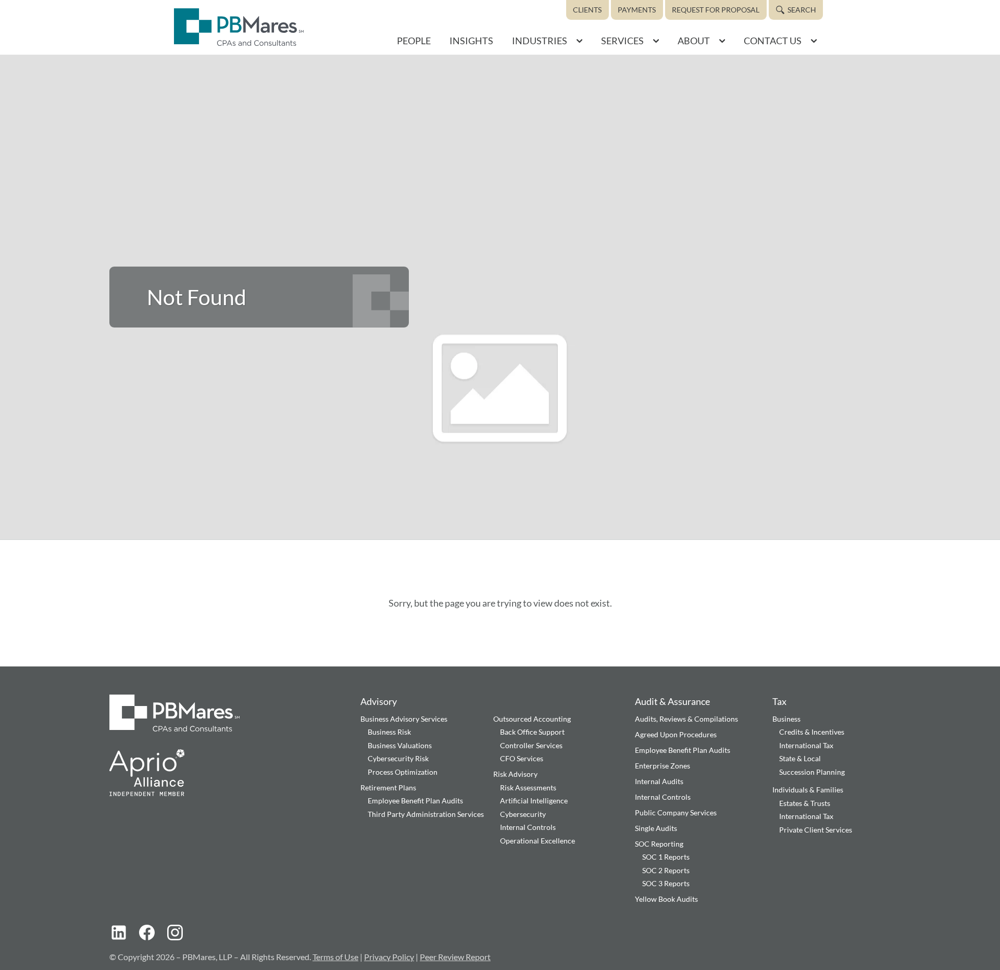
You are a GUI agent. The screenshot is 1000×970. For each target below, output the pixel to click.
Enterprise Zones (662, 765)
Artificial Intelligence (534, 800)
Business (786, 718)
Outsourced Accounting (532, 718)
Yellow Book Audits (666, 899)
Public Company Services (676, 812)
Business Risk (389, 731)
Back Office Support (532, 731)
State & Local (800, 758)
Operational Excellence (537, 840)
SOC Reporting (659, 843)
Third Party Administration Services (426, 814)
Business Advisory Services (403, 718)
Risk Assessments (528, 787)
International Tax (806, 745)
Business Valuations (400, 745)
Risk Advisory (515, 774)
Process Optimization (403, 771)
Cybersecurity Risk (398, 758)
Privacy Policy (389, 957)
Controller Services (531, 745)
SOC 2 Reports (666, 870)
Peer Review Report (455, 957)
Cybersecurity (523, 814)
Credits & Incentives (811, 731)
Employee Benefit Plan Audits (415, 800)
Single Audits (656, 828)
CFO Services (521, 758)
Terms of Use (335, 957)
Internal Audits (659, 781)
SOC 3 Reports (666, 883)
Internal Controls (528, 827)
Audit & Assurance (672, 701)
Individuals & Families (807, 789)
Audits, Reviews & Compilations (686, 718)
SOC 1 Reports (666, 856)
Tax (779, 701)
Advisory (378, 701)
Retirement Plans (388, 787)
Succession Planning (812, 771)
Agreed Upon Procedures (676, 734)
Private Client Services (815, 829)
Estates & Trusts (804, 803)
